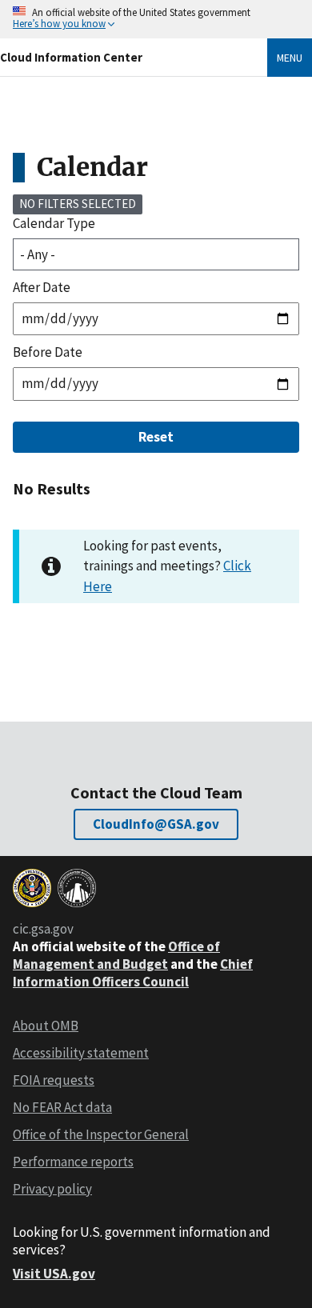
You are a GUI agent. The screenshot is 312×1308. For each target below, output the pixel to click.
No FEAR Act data (62, 1107)
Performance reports (73, 1161)
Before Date (47, 352)
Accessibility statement (81, 1053)
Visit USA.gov (54, 1273)
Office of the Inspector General (101, 1134)
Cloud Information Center (71, 57)
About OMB (45, 1025)
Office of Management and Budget (116, 955)
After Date (41, 287)
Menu (289, 57)
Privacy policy (52, 1189)
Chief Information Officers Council (133, 972)
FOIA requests (53, 1080)
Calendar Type (54, 223)
